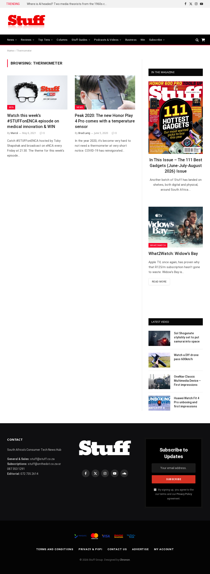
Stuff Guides (80, 39)
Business (131, 39)
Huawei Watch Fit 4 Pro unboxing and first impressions (186, 402)
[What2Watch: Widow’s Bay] (175, 227)
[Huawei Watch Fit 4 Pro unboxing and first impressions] (159, 403)
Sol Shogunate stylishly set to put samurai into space (187, 337)
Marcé (14, 133)
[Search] (197, 39)
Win (142, 39)
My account (164, 549)
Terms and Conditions (54, 549)
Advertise (140, 549)
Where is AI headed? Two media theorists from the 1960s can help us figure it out (68, 4)
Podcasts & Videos (106, 39)
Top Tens (44, 39)
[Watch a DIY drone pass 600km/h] (159, 360)
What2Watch (158, 245)
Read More (159, 281)
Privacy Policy (184, 494)
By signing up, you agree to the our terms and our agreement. (174, 494)
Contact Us (117, 549)
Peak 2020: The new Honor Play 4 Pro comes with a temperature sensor (105, 121)
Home (10, 50)
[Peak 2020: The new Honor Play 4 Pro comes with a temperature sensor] (105, 92)
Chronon (125, 559)
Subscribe (155, 39)
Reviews (26, 39)
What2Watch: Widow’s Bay (173, 253)
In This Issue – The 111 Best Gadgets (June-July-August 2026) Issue (175, 165)
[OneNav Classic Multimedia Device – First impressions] (159, 381)
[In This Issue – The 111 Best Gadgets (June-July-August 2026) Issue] (175, 117)
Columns (62, 39)
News (10, 39)
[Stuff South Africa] (26, 21)
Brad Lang (84, 133)
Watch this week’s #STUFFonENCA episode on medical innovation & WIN (33, 121)
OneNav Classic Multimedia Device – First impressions (187, 380)
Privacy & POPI (90, 549)
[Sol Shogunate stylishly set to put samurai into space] (159, 338)
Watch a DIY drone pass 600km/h (186, 357)
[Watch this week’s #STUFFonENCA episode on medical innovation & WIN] (37, 92)
